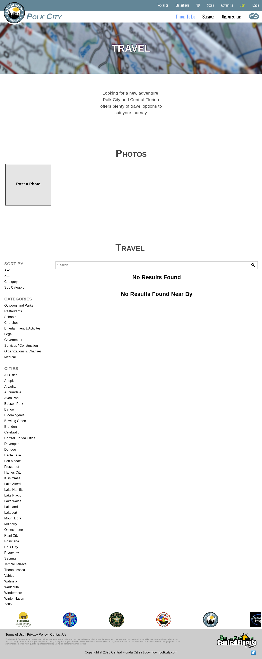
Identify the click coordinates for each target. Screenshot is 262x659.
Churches (11, 322)
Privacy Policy (37, 634)
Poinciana (11, 541)
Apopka (10, 381)
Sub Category (14, 287)
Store (210, 5)
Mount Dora (12, 518)
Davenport (11, 444)
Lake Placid (12, 495)
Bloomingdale (14, 415)
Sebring (10, 558)
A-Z (7, 270)
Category (11, 281)
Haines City (12, 472)
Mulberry (10, 524)
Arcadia (10, 386)
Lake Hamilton (14, 489)
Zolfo (8, 604)
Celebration (12, 432)
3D (198, 5)
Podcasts (162, 5)
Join (242, 5)
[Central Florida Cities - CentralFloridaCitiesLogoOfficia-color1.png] (210, 619)
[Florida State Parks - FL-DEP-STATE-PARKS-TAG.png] (23, 619)
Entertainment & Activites (22, 328)
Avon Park (11, 398)
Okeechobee (13, 529)
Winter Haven (14, 598)
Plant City (11, 535)
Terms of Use (15, 634)
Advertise (227, 5)
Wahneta (10, 581)
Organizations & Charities (23, 351)
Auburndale (12, 392)
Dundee (10, 449)
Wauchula (11, 587)
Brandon (10, 426)
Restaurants (13, 311)
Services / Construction (21, 345)
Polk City (44, 16)
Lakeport (10, 512)
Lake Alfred (12, 484)
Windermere (13, 593)
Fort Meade (12, 461)
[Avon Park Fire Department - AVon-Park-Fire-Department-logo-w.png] (163, 619)
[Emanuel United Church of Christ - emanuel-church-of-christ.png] (69, 619)
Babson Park (13, 403)
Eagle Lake (12, 455)
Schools (10, 317)
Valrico (9, 575)
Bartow (9, 409)
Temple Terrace (15, 564)
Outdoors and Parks (18, 305)
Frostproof (11, 466)
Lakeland (11, 507)
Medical (10, 357)
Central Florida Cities (19, 438)
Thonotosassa (14, 570)
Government (13, 340)
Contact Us (58, 634)
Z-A (7, 276)
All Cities (10, 375)
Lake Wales (12, 501)
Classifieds (182, 5)
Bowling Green (15, 421)
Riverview (11, 552)
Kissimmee (12, 478)
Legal (8, 334)
